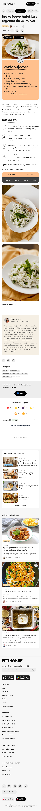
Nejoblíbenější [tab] (19, 453)
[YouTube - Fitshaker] (15, 786)
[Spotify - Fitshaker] (20, 786)
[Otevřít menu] (38, 4)
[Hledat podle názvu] (3, 11)
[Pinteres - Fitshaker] (26, 786)
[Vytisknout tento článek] (17, 30)
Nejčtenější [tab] (8, 453)
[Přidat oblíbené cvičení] (12, 30)
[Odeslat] (33, 670)
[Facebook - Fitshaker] (4, 786)
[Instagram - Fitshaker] (9, 786)
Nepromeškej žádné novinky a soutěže (16, 666)
